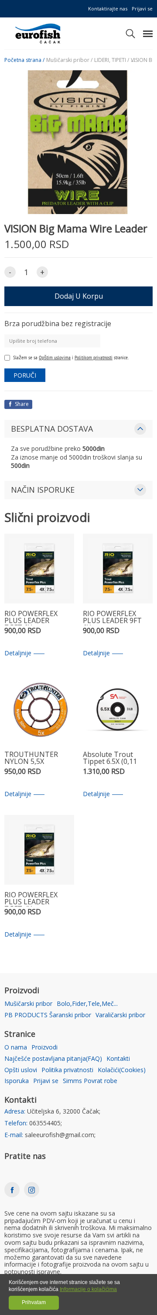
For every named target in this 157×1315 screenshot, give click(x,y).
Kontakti (118, 1059)
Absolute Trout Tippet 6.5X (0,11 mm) (110, 758)
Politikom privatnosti (94, 357)
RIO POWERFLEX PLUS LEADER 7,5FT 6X (31, 617)
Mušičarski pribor (28, 1004)
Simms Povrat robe (90, 1081)
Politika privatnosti (67, 1070)
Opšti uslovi (20, 1070)
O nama (15, 1047)
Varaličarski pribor (120, 1015)
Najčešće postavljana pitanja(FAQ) (53, 1059)
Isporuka (16, 1081)
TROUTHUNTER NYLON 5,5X (31, 758)
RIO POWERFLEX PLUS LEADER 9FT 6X (112, 617)
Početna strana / (24, 60)
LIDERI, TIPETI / (111, 60)
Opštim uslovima (55, 357)
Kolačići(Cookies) (122, 1070)
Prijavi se (142, 8)
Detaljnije (17, 653)
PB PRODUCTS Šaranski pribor (47, 1015)
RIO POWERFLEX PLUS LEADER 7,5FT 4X (31, 898)
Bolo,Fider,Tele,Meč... (87, 1004)
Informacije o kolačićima (88, 1289)
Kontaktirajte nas (107, 8)
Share (21, 404)
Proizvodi (44, 1047)
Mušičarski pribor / (69, 60)
